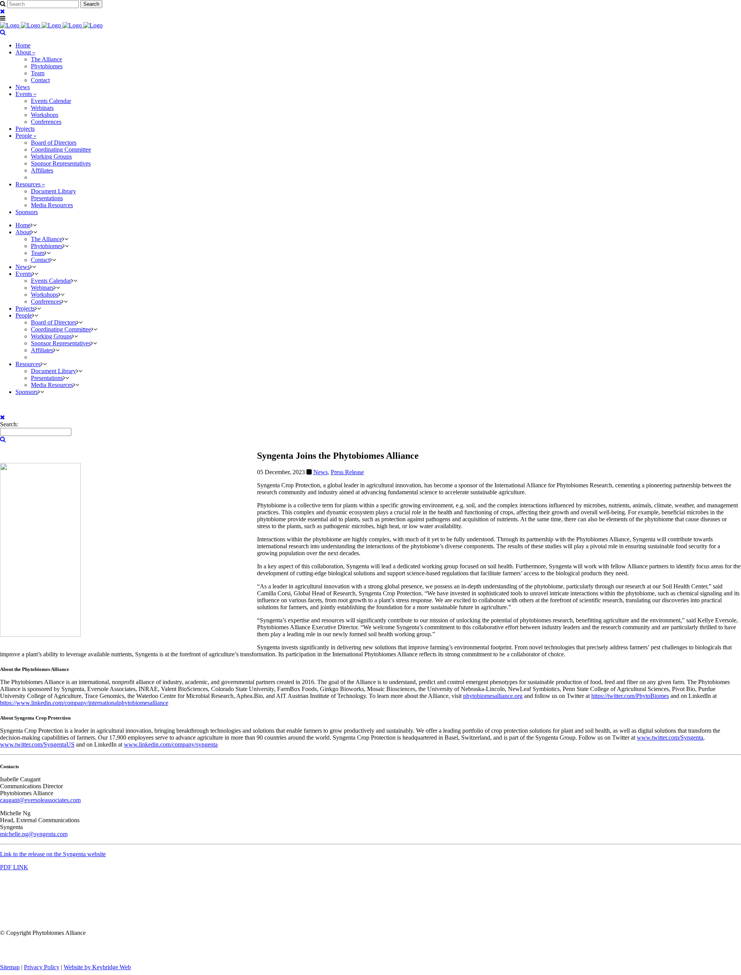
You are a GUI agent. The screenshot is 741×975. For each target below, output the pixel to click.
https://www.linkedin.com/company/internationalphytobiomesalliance (84, 703)
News (320, 472)
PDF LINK (14, 867)
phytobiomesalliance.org (493, 696)
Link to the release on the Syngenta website (53, 854)
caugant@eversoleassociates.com (40, 800)
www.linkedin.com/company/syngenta (171, 744)
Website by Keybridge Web (97, 967)
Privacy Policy (41, 967)
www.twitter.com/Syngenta (670, 737)
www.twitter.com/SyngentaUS (37, 744)
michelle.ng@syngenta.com (34, 834)
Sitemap (10, 967)
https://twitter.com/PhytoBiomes (630, 696)
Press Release (347, 472)
